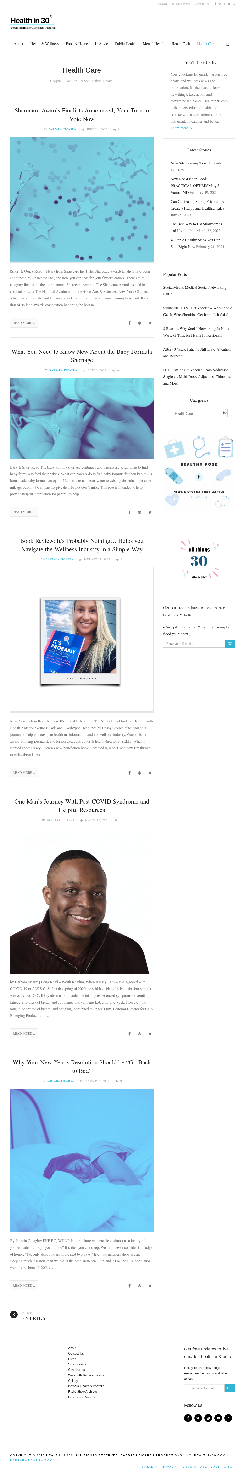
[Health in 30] (33, 20)
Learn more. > (181, 127)
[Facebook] (215, 3)
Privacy (169, 1466)
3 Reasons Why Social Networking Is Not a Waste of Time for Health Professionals (196, 332)
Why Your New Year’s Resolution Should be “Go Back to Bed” (82, 1066)
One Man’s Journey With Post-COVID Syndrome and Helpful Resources (81, 805)
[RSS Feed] (234, 3)
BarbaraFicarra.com (31, 1460)
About (18, 43)
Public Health (125, 43)
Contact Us (76, 1353)
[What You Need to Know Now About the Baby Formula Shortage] (82, 418)
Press (72, 1359)
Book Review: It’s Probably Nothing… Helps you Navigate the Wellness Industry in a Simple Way (82, 544)
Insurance (81, 80)
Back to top (223, 1466)
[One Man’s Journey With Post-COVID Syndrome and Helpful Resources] (82, 901)
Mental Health (153, 43)
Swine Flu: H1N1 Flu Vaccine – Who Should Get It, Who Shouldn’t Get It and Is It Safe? (197, 311)
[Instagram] (224, 3)
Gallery (73, 1381)
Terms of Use (193, 1466)
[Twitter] (219, 3)
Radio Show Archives (83, 1391)
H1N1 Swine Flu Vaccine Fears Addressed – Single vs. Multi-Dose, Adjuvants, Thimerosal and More (198, 376)
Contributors (202, 3)
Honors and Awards (81, 1397)
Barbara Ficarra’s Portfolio (86, 1386)
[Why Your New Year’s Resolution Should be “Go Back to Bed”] (82, 1160)
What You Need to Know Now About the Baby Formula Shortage (81, 355)
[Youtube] (229, 3)
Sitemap (149, 1466)
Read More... (24, 322)
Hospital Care (60, 80)
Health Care (206, 43)
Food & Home (77, 43)
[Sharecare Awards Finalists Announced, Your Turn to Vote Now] (82, 200)
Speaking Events (181, 3)
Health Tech (181, 43)
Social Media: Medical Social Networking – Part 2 (196, 290)
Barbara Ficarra (63, 129)
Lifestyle (101, 43)
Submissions (77, 1364)
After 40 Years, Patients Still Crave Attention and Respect (197, 352)
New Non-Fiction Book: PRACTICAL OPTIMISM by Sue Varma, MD (197, 185)
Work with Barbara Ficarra (86, 1375)
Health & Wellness (44, 43)
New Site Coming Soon (189, 162)
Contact (162, 3)
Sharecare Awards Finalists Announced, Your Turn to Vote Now (82, 114)
